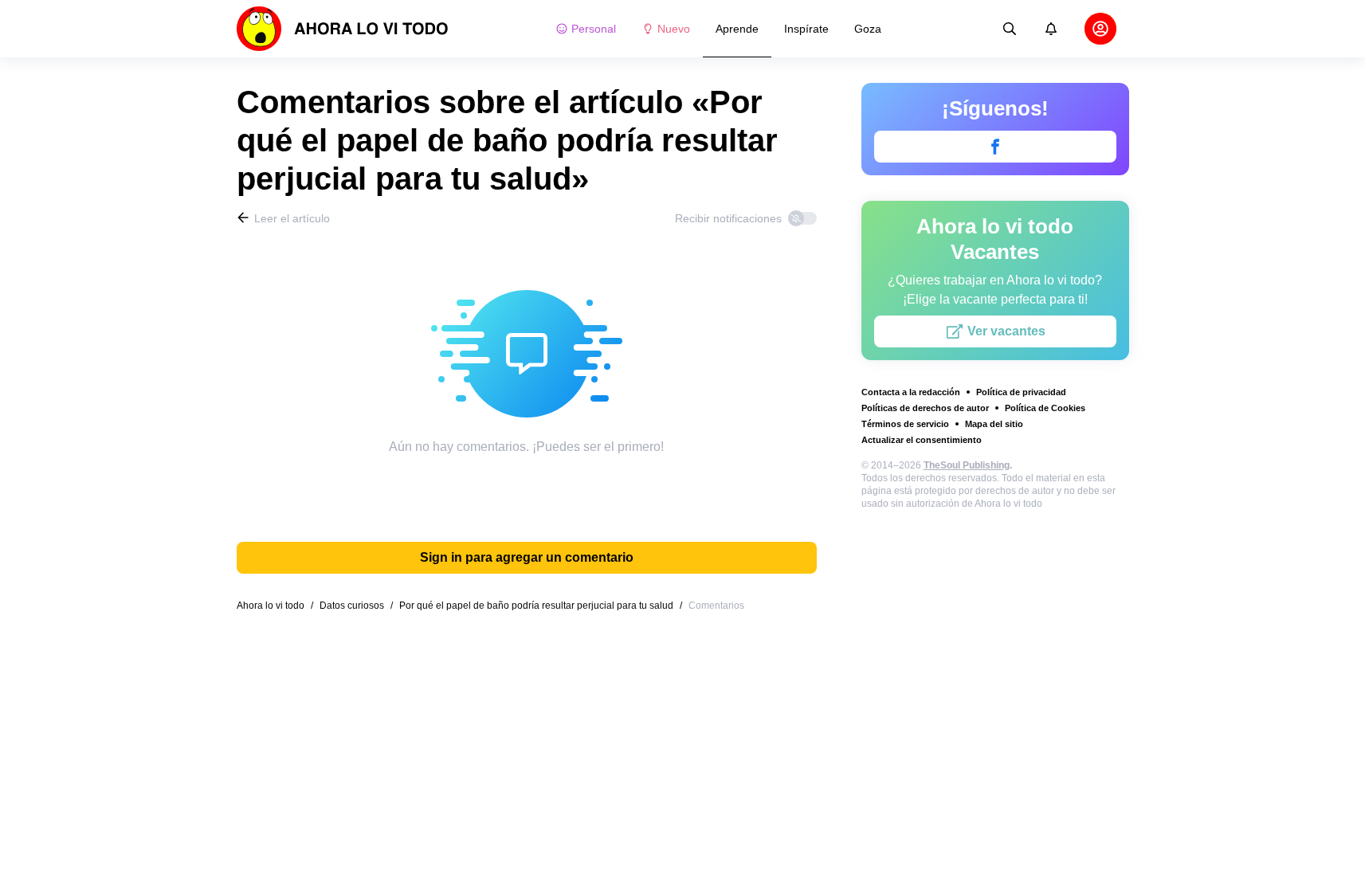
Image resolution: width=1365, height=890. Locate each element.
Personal (593, 28)
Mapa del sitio (994, 424)
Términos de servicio (905, 424)
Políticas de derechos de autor (925, 408)
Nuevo (673, 28)
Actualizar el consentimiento (921, 440)
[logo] (343, 28)
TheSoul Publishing (967, 465)
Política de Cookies (1045, 408)
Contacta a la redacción (910, 392)
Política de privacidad (1021, 392)
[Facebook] (995, 147)
